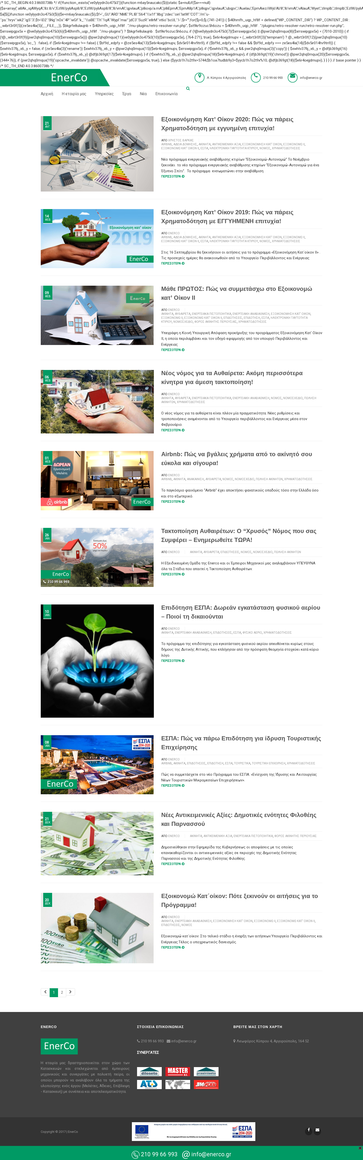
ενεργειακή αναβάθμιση (251, 314)
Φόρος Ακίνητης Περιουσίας (215, 321)
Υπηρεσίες (104, 93)
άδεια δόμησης (185, 144)
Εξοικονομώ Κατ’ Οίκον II (180, 148)
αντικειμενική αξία (226, 144)
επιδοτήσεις (232, 318)
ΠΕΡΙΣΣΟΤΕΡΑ (171, 176)
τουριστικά (242, 763)
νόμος (265, 148)
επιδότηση (252, 318)
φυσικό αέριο (252, 632)
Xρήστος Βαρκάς (181, 140)
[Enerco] (69, 77)
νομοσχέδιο (183, 321)
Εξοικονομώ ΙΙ (294, 144)
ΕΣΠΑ (204, 148)
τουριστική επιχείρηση (268, 763)
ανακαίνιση (195, 479)
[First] (45, 991)
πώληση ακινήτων (269, 479)
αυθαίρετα (182, 314)
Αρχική (47, 93)
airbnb (166, 144)
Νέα (143, 93)
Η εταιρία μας (74, 93)
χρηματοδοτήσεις (286, 148)
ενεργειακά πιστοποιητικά (211, 314)
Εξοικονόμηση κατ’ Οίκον (262, 144)
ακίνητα (205, 144)
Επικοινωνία (166, 93)
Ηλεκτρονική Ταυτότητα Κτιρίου (234, 148)
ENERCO (174, 233)
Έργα (126, 93)
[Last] (70, 991)
